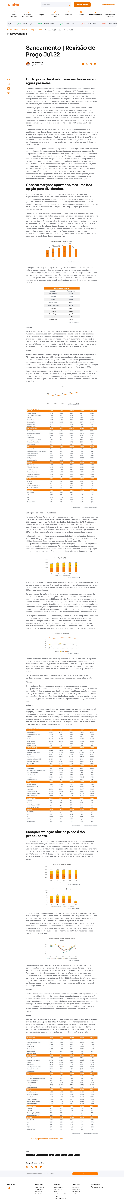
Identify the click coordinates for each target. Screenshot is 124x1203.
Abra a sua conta (82, 4)
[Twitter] (95, 64)
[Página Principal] (13, 4)
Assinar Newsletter (108, 4)
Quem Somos (95, 1184)
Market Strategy (39, 1187)
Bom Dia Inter (39, 1194)
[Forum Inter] (8, 1188)
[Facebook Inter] (83, 64)
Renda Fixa (57, 1191)
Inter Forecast (39, 1189)
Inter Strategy (76, 1187)
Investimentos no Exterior (61, 1194)
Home (9, 30)
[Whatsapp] (87, 64)
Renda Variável (58, 1189)
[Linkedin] (91, 64)
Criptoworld (38, 1191)
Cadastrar (85, 1173)
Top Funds (75, 1194)
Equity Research (36, 30)
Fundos (56, 1196)
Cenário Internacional (60, 1198)
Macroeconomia (20, 30)
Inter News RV (76, 1189)
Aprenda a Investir (97, 1187)
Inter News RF (76, 1191)
